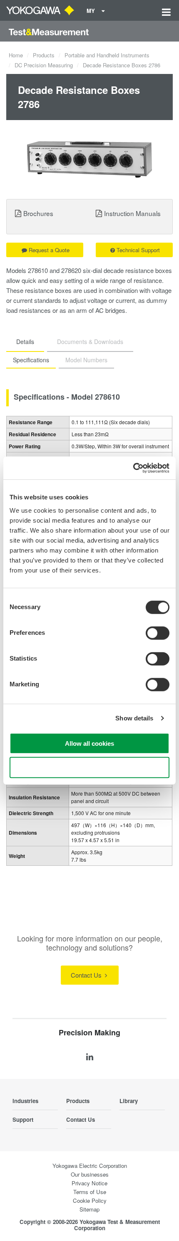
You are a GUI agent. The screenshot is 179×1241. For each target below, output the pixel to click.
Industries (25, 1101)
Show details (134, 718)
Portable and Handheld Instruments (107, 55)
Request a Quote (49, 250)
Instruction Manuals (132, 213)
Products (44, 55)
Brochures (38, 213)
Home (16, 55)
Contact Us (87, 975)
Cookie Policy (90, 1200)
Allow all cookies (89, 743)
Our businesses (90, 1174)
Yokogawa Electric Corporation (89, 1166)
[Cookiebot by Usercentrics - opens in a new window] (133, 467)
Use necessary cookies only (89, 767)
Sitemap (89, 1209)
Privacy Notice (89, 1183)
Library (128, 1101)
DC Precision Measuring (44, 65)
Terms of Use (89, 1192)
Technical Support (138, 250)
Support (22, 1119)
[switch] (157, 632)
